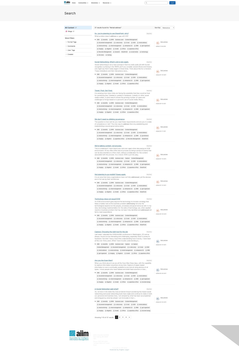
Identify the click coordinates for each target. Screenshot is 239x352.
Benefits (122, 337)
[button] (83, 2)
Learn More (123, 338)
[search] (146, 2)
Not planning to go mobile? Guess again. (110, 174)
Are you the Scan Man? (104, 260)
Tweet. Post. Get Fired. (103, 91)
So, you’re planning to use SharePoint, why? (112, 33)
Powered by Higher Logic (119, 349)
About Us (150, 335)
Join (121, 335)
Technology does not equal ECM (107, 199)
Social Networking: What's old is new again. (112, 62)
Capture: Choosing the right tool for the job (111, 232)
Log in (172, 3)
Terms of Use (151, 337)
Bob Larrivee (164, 42)
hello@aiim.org (101, 345)
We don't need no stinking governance (110, 119)
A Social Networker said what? (106, 289)
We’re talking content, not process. (108, 146)
